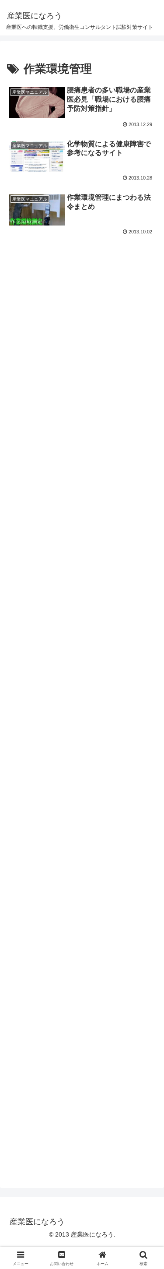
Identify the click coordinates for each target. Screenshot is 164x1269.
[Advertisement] (82, 326)
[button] (146, 1115)
